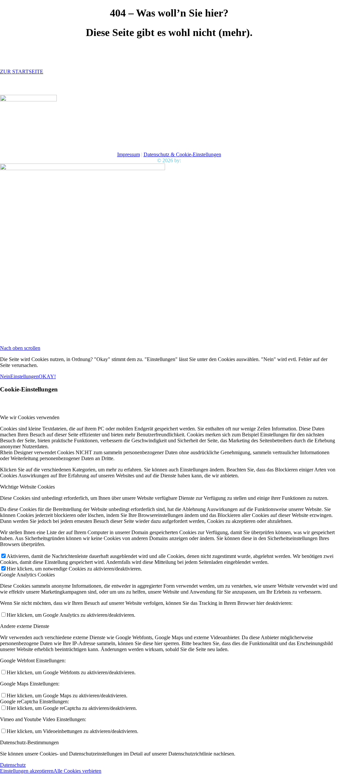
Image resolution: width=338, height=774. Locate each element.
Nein (5, 376)
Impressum (128, 154)
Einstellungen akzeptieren (26, 771)
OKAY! (47, 376)
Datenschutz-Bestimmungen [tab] (29, 742)
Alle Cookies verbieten (77, 771)
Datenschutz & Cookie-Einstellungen (182, 154)
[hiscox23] (28, 99)
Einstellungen (24, 376)
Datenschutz (13, 765)
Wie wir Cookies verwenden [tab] (29, 417)
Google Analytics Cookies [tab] (27, 574)
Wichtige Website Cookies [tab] (27, 487)
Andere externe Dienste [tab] (24, 626)
